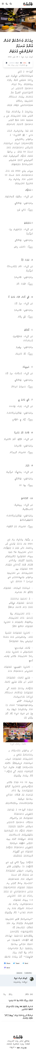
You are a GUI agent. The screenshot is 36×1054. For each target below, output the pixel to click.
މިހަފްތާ (10, 995)
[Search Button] (11, 4)
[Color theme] (6, 3)
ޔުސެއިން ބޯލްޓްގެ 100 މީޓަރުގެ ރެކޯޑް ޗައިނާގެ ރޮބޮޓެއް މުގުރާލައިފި (19, 1008)
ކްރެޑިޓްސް (12, 1048)
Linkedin (28, 973)
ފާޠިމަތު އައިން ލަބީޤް (27, 57)
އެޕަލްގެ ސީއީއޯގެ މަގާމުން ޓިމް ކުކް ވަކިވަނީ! (21, 1000)
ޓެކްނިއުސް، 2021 (21, 1048)
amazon (19, 973)
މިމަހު (4, 995)
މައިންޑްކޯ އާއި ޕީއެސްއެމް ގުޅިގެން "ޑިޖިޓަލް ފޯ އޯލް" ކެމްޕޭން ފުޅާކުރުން (18, 1017)
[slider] (12, 63)
